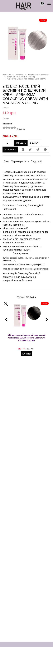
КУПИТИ (26, 354)
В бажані (35, 143)
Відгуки (36, 161)
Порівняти (10, 149)
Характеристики (20, 161)
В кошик (21, 143)
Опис (6, 161)
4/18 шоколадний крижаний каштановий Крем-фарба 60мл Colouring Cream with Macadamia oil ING (26, 338)
